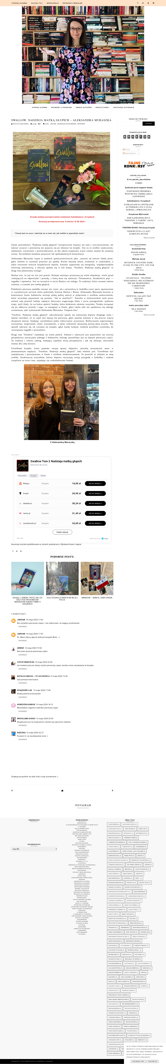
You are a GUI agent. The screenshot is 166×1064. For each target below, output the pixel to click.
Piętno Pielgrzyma (114, 941)
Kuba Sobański (139, 891)
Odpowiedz (22, 626)
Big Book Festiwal (82, 835)
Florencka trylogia (115, 864)
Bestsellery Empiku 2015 (82, 834)
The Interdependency (129, 1004)
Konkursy (82, 859)
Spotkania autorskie (123, 107)
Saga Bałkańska (113, 963)
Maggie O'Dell (133, 909)
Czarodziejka (140, 846)
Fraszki (82, 848)
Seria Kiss (146, 968)
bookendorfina (139, 249)
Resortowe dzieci (114, 959)
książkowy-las (25, 690)
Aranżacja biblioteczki (82, 832)
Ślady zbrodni (113, 1053)
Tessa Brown (112, 1004)
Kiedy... (137, 878)
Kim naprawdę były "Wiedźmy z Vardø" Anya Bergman (138, 220)
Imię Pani (127, 869)
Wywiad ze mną (82, 923)
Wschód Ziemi (131, 1031)
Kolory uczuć (144, 882)
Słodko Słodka (138, 274)
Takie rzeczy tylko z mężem (117, 995)
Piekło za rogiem (138, 936)
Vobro (138, 183)
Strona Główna (19, 3)
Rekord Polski (81, 896)
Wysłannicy (129, 1040)
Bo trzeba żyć (141, 833)
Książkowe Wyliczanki (139, 214)
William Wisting (131, 1022)
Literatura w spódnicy (116, 909)
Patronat (81, 124)
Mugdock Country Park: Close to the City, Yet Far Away (138, 265)
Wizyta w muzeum (82, 917)
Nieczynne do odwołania (116, 923)
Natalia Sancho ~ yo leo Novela (33, 676)
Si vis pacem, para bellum (138, 179)
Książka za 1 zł (82, 861)
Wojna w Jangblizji (129, 1026)
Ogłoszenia (82, 870)
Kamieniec (127, 878)
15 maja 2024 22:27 (35, 733)
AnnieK (20, 648)
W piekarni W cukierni (82, 914)
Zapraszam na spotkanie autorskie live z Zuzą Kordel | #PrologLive (139, 207)
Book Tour (82, 839)
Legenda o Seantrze (115, 900)
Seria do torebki (113, 972)
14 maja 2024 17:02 (34, 620)
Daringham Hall (113, 855)
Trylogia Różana (114, 1008)
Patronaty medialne (72, 3)
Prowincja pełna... (133, 950)
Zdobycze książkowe (82, 928)
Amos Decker (129, 828)
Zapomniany (112, 1049)
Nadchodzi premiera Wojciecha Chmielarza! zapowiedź (139, 194)
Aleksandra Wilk (114, 828)
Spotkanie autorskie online (82, 906)
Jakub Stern (127, 873)
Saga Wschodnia (143, 963)
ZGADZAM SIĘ (152, 1061)
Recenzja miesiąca (82, 890)
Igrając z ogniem (114, 869)
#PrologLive (82, 823)
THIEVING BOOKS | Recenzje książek (138, 228)
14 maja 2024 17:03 (34, 634)
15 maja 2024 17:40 (42, 690)
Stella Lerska (122, 981)
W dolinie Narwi (113, 1017)
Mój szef (132, 918)
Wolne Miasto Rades (115, 1031)
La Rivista (82, 863)
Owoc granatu (131, 932)
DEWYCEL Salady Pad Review (139, 297)
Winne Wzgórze (113, 1026)
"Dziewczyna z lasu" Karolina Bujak (139, 232)
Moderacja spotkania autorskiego (82, 865)
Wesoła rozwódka (114, 1022)
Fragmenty (82, 846)
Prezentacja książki (82, 883)
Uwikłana (132, 1013)
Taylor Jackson (137, 999)
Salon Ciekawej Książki (82, 899)
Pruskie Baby (112, 954)
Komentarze (130, 153)
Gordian (147, 864)
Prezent (82, 879)
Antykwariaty (81, 830)
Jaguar (53, 124)
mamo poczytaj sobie (139, 305)
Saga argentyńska (114, 968)
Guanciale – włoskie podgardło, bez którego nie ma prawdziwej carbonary (139, 282)
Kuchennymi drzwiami (115, 896)
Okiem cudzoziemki (114, 932)
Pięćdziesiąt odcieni (132, 941)
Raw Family (138, 954)
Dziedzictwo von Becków (139, 860)
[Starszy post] (112, 791)
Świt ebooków (82, 932)
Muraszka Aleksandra (67, 124)
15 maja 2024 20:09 (44, 719)
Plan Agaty (112, 945)
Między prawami (127, 914)
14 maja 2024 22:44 (43, 662)
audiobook (82, 930)
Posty (127, 150)
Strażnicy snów (113, 986)
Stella (110, 981)
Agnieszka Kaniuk (26, 704)
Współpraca (53, 3)
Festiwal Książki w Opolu (82, 845)
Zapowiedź (82, 927)
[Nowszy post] (12, 791)
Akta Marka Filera (128, 824)
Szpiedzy (144, 986)
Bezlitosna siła (113, 833)
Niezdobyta (112, 927)
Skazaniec (111, 977)
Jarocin (138, 873)
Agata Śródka (113, 824)
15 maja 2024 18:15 (44, 704)
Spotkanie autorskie (82, 905)
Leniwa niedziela (113, 905)
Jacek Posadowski (141, 869)
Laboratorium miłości (135, 896)
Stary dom (139, 977)
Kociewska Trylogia (115, 882)
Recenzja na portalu (82, 894)
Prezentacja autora (82, 881)
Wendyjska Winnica (130, 1017)
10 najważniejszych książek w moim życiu (82, 825)
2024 (47, 124)
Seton (143, 972)
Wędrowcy (141, 1040)
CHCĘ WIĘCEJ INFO (138, 1061)
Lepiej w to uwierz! (130, 905)
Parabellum (145, 932)
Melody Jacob (138, 259)
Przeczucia (126, 954)
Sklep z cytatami (81, 903)
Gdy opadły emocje (133, 864)
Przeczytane (102, 107)
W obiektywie (82, 912)
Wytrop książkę (82, 921)
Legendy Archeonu (133, 900)
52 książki (82, 826)
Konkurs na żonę (114, 887)
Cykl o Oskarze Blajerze (136, 842)
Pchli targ (82, 876)
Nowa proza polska (139, 927)
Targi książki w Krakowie (82, 908)
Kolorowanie (82, 857)
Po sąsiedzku (125, 945)
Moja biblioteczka (82, 866)
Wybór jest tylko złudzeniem (138, 1035)
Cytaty (82, 841)
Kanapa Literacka (82, 855)
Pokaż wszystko (149, 238)
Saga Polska (128, 963)
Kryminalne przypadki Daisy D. (118, 891)
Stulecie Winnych (130, 986)
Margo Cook (112, 914)
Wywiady (82, 925)
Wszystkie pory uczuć (115, 1035)
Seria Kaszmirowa (132, 968)
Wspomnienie (82, 919)
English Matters (81, 843)
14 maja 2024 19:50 (33, 648)
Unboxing (82, 910)
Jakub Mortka (113, 873)
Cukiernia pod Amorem (115, 842)
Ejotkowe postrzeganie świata (139, 188)
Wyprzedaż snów (114, 1040)
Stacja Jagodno (126, 977)
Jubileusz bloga (82, 854)
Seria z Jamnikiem (130, 972)
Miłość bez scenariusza (116, 918)
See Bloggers (82, 901)
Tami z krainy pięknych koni (117, 999)
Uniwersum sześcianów (116, 1013)
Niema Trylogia (135, 923)
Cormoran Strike (130, 837)
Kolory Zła (130, 882)
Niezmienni (124, 927)
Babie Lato (142, 828)
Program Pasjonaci (81, 885)
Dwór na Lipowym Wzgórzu (117, 860)
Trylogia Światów (130, 1008)
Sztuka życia (112, 990)
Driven (140, 855)
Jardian (21, 620)
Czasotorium (112, 851)
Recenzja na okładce (82, 892)
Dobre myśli (128, 855)
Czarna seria (112, 846)
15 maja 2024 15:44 (59, 676)
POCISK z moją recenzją (82, 872)
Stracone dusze (137, 981)
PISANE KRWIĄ (138, 252)
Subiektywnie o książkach (138, 201)
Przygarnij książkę (81, 886)
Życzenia (82, 934)
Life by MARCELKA (25, 662)
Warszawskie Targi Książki (82, 916)
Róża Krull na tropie (132, 959)
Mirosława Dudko (26, 719)
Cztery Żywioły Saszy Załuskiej (133, 851)
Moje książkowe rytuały (82, 868)
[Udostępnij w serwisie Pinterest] (21, 551)
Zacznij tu (37, 3)
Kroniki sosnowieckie (132, 887)
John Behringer (113, 878)
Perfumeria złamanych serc (118, 936)
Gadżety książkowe (81, 850)
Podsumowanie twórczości (82, 877)
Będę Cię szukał (113, 837)
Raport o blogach (82, 888)
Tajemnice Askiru (127, 990)
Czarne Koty (126, 846)
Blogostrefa (82, 837)
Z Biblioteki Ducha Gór (116, 1044)
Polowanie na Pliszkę (115, 950)
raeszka (21, 733)
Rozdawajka (82, 897)
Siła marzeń (138, 309)
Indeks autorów (84, 107)
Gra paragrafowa (82, 852)
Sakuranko (139, 292)
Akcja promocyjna (82, 828)
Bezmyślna (127, 833)
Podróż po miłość (140, 945)
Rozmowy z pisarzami (61, 107)
